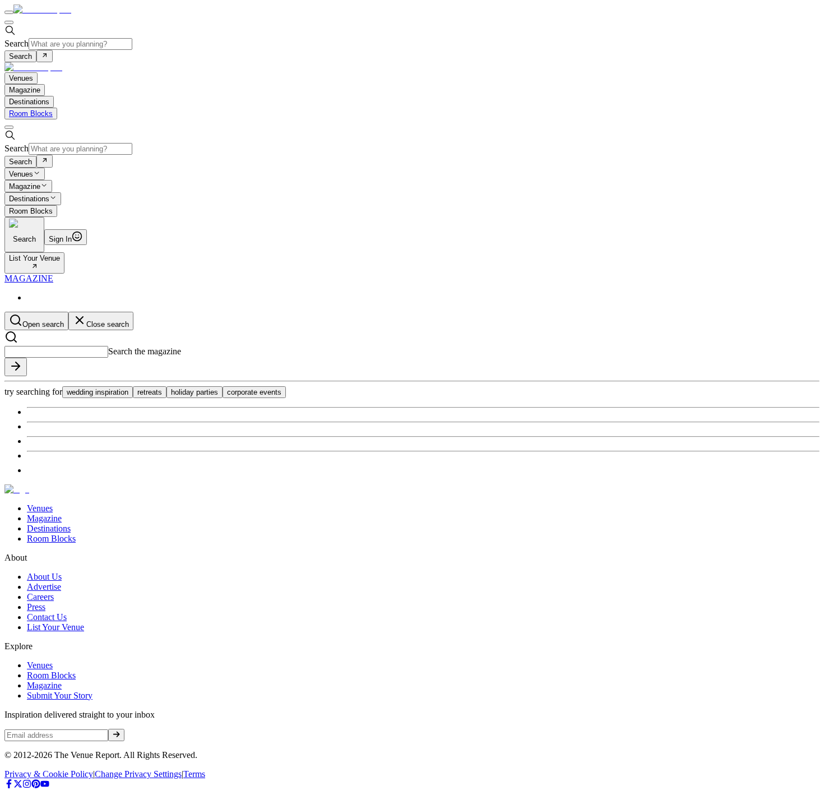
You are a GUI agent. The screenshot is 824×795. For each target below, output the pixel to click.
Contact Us (47, 617)
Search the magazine (144, 351)
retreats (149, 392)
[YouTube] (44, 785)
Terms (194, 774)
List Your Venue (34, 258)
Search (16, 43)
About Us (44, 576)
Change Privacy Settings (138, 774)
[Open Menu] (8, 12)
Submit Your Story (59, 695)
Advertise (44, 586)
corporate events (254, 392)
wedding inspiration (97, 392)
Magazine (24, 186)
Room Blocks (31, 113)
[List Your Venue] (34, 267)
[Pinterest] (35, 785)
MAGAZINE (28, 278)
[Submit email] (116, 735)
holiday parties (194, 392)
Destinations (29, 199)
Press (36, 607)
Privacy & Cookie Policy (48, 774)
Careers (40, 597)
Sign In (60, 239)
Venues (21, 174)
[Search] (44, 56)
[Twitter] (17, 785)
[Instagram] (26, 785)
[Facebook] (8, 785)
